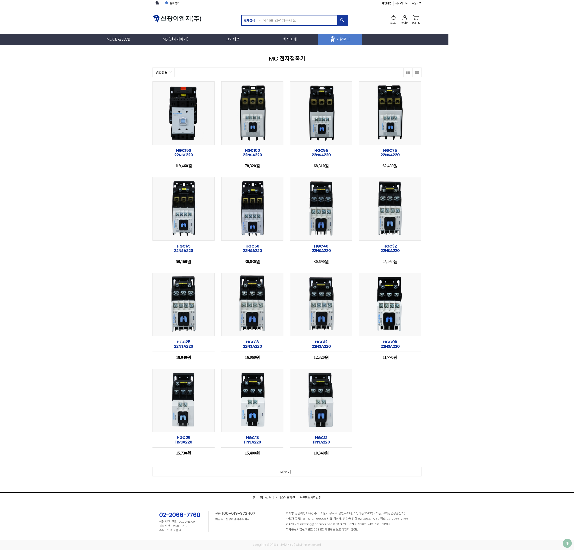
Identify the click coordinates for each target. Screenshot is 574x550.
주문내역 (417, 3)
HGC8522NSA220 (321, 153)
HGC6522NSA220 (183, 248)
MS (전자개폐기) (175, 39)
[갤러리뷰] (416, 72)
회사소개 (289, 39)
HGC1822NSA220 (252, 344)
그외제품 (232, 39)
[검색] (342, 20)
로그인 (393, 23)
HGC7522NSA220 (390, 153)
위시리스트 (401, 3)
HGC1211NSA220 (321, 440)
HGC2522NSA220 (183, 344)
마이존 (404, 23)
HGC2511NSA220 (183, 440)
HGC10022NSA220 (252, 153)
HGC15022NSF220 (183, 153)
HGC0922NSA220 (390, 344)
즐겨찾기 (174, 3)
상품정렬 (161, 72)
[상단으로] (567, 543)
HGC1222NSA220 (321, 344)
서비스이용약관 (285, 498)
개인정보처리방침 (310, 498)
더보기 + (287, 472)
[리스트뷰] (407, 72)
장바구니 (415, 23)
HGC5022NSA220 (252, 248)
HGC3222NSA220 (390, 248)
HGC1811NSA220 (252, 440)
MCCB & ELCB (118, 39)
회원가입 (386, 3)
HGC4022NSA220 (321, 248)
